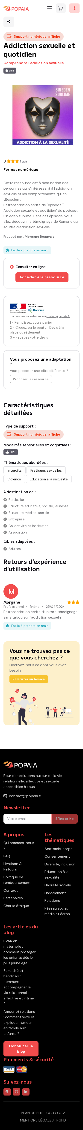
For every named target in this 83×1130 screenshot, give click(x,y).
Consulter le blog (21, 1049)
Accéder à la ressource (42, 277)
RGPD (61, 1120)
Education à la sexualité (56, 874)
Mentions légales (37, 1120)
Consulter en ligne (30, 267)
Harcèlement (55, 892)
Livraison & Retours (12, 866)
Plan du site (32, 1112)
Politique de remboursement (17, 880)
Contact (10, 890)
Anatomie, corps (58, 848)
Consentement (57, 856)
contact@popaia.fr (58, 316)
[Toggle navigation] (49, 8)
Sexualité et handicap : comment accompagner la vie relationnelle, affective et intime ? (18, 987)
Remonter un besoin (28, 679)
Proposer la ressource (31, 379)
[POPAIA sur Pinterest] (7, 1092)
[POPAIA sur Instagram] (16, 1092)
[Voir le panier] (61, 8)
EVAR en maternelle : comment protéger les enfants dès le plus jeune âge (19, 952)
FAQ (6, 856)
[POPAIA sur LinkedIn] (26, 1092)
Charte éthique (16, 905)
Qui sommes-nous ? (18, 845)
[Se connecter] (74, 8)
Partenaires (13, 898)
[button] (8, 22)
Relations (52, 900)
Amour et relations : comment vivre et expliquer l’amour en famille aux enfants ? (19, 1022)
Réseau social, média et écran (57, 911)
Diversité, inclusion (59, 864)
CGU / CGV (55, 1112)
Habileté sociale (57, 885)
